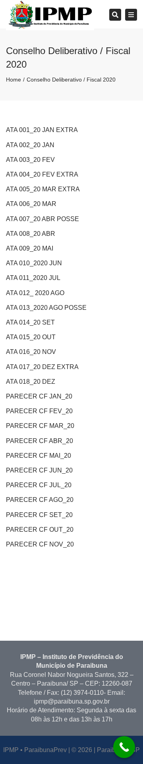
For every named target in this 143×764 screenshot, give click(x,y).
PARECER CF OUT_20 (39, 529)
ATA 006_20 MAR (31, 203)
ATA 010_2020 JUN (34, 263)
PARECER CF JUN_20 (39, 470)
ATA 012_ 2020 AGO (35, 293)
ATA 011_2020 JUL (33, 277)
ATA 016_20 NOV (31, 351)
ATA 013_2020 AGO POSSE (46, 307)
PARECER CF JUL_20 (39, 485)
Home (13, 79)
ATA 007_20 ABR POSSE (42, 219)
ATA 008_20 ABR (30, 233)
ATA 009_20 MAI (29, 248)
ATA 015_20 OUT (31, 337)
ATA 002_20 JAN (30, 145)
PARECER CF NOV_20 (40, 544)
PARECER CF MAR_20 (40, 425)
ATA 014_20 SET (30, 322)
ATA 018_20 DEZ (30, 381)
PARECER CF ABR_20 (39, 440)
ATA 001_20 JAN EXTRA (42, 129)
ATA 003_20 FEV (30, 159)
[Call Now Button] (124, 747)
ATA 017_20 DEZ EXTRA (42, 367)
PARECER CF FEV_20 (39, 411)
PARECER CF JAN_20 (39, 396)
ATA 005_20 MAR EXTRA (43, 189)
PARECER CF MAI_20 (38, 455)
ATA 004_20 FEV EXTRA (42, 174)
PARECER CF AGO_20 (39, 499)
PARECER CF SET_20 (39, 514)
